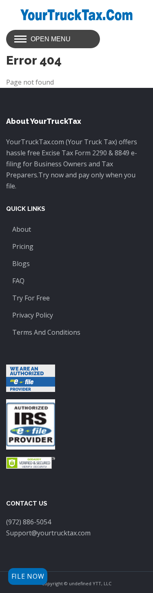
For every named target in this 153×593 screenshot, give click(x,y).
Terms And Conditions (46, 332)
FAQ (18, 280)
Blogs (21, 263)
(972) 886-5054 (28, 521)
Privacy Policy (32, 315)
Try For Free (31, 297)
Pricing (22, 246)
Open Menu (51, 39)
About (21, 229)
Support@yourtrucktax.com (48, 532)
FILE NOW (27, 576)
